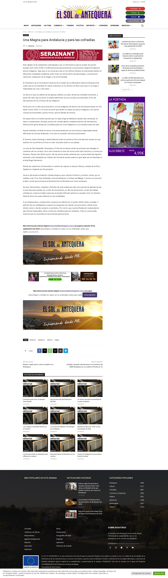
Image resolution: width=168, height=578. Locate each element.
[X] (44, 350)
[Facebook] (39, 350)
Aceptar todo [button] (159, 573)
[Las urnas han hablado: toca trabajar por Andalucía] (62, 415)
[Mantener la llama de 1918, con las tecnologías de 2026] (90, 415)
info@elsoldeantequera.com (128, 543)
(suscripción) (89, 295)
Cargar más (125, 89)
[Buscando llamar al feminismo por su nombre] (62, 443)
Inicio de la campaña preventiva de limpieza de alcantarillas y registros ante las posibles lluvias (133, 68)
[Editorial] (24, 46)
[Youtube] (133, 547)
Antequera (41, 340)
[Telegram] (65, 350)
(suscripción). (33, 232)
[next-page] (28, 463)
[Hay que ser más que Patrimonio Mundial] (62, 388)
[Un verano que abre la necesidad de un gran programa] (90, 388)
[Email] (55, 350)
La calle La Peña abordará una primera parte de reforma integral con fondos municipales (133, 80)
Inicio (24, 32)
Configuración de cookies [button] (141, 573)
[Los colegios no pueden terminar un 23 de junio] (35, 415)
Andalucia (33, 340)
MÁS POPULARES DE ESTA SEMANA (40, 478)
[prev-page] (24, 463)
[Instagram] (116, 547)
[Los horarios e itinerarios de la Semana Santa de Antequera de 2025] (71, 502)
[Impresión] (60, 350)
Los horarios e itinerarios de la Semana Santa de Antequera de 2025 (90, 502)
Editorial (30, 32)
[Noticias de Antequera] (84, 12)
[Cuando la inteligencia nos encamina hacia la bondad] (90, 443)
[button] (142, 25)
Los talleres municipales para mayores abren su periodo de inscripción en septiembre (132, 56)
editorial (49, 340)
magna (57, 340)
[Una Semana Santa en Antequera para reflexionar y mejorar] (35, 443)
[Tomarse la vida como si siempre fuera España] (35, 388)
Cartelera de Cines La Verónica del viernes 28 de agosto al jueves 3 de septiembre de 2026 (133, 44)
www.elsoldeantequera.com (61, 226)
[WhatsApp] (50, 350)
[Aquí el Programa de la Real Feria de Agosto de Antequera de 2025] (71, 514)
